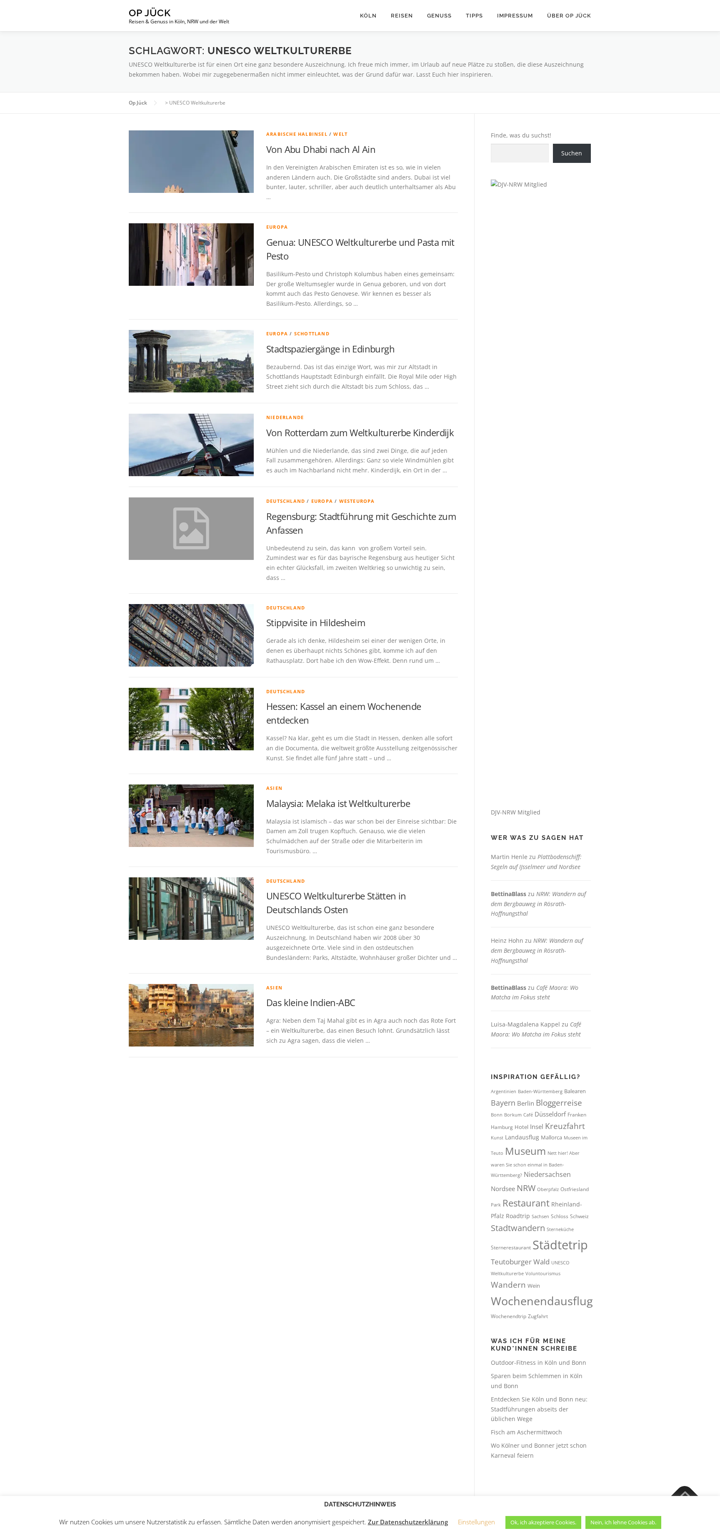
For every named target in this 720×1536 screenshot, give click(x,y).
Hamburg (502, 1127)
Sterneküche (560, 1229)
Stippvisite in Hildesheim (315, 622)
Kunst (497, 1138)
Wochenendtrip (508, 1316)
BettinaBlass (508, 894)
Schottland (312, 333)
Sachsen (540, 1216)
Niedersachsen (547, 1174)
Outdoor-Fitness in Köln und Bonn (538, 1362)
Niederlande (285, 417)
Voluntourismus (542, 1273)
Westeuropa (357, 501)
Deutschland (285, 501)
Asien (274, 788)
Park (496, 1204)
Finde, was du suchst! (521, 135)
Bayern (503, 1103)
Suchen (571, 153)
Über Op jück (569, 15)
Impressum (515, 15)
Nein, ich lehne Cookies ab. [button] (623, 1522)
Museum (525, 1151)
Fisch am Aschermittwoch (526, 1432)
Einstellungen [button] (476, 1522)
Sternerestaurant (511, 1247)
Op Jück (150, 12)
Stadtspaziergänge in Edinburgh (330, 348)
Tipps (474, 15)
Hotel (521, 1127)
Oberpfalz (548, 1189)
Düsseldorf (550, 1114)
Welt (340, 134)
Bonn (496, 1115)
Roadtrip (518, 1216)
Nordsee (503, 1188)
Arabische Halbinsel (297, 134)
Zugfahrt (538, 1316)
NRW (526, 1188)
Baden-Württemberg (540, 1091)
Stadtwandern (518, 1228)
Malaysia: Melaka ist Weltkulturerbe (338, 803)
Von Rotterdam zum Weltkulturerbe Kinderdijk (360, 432)
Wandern (508, 1284)
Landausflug (522, 1137)
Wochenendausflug (542, 1301)
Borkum (513, 1115)
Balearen (575, 1091)
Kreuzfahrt (565, 1126)
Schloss (559, 1216)
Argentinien (503, 1091)
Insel (536, 1126)
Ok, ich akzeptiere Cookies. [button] (543, 1522)
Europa (277, 227)
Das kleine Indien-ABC (310, 1002)
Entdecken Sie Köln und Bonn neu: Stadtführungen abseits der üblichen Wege (539, 1409)
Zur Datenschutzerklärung (408, 1522)
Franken (577, 1114)
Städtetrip (560, 1244)
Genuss (439, 15)
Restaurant (526, 1202)
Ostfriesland (574, 1189)
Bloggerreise (559, 1102)
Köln (368, 15)
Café (528, 1114)
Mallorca (551, 1137)
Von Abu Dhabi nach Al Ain (320, 149)
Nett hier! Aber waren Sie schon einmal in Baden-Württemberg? (535, 1164)
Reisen (402, 15)
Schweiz (579, 1216)
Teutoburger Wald (520, 1261)
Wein (534, 1285)
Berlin (525, 1103)
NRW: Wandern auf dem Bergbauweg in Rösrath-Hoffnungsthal (538, 904)
